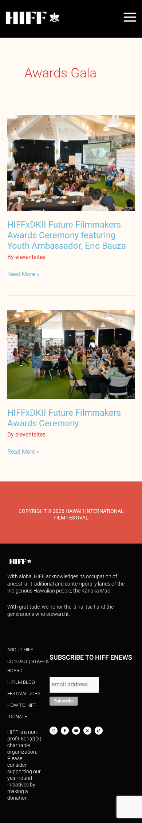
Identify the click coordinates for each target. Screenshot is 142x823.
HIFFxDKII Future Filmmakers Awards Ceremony (64, 418)
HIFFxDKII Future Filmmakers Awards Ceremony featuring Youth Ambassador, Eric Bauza (66, 235)
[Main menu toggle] (130, 17)
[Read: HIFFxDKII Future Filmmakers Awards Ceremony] (71, 354)
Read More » (23, 274)
